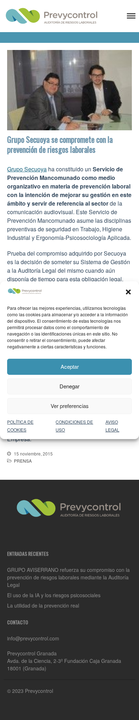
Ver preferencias (70, 405)
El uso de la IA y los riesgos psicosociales (54, 595)
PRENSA (23, 461)
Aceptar (70, 366)
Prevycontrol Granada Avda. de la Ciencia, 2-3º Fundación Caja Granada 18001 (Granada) (64, 661)
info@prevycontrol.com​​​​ (33, 638)
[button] (128, 292)
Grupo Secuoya (27, 169)
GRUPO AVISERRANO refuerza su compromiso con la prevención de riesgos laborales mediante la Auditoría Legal (68, 577)
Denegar (69, 386)
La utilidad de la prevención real (43, 605)
